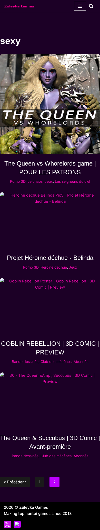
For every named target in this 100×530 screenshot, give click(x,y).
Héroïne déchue (54, 267)
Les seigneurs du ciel (72, 181)
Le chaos (35, 181)
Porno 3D (17, 181)
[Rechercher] (91, 6)
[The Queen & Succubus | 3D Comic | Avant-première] (50, 400)
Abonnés (81, 362)
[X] (7, 524)
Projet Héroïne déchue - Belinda (50, 257)
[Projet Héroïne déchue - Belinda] (50, 220)
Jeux (49, 181)
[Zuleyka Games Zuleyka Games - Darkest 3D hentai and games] (19, 6)
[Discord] (17, 524)
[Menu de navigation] (80, 6)
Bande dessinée (25, 362)
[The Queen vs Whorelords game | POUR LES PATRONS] (50, 104)
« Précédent (15, 482)
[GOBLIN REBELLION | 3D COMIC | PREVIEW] (50, 306)
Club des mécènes (56, 362)
